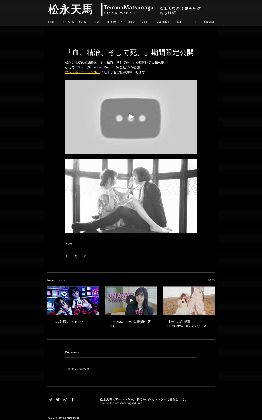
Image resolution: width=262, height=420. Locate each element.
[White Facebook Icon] (72, 399)
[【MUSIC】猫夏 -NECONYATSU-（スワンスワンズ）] (189, 301)
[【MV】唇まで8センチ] (73, 301)
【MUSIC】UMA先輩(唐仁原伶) (130, 324)
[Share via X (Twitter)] (75, 256)
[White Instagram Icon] (65, 399)
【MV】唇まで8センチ (68, 322)
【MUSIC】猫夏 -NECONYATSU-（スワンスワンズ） (188, 324)
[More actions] (195, 42)
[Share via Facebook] (66, 256)
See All (211, 279)
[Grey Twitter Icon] (50, 399)
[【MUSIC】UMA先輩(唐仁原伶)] (131, 301)
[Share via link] (84, 256)
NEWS (69, 243)
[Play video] (131, 117)
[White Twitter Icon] (58, 399)
